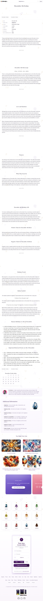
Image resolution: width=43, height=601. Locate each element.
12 (18, 377)
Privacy (15, 580)
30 (10, 383)
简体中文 (19, 582)
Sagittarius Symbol (7, 424)
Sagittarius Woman (7, 412)
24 (13, 381)
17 (13, 379)
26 (18, 381)
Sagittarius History (7, 420)
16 (10, 379)
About (9, 580)
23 (10, 381)
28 (5, 383)
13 (3, 379)
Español (14, 582)
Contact (27, 580)
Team (12, 580)
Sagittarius (14, 22)
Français (33, 582)
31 (13, 383)
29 (8, 383)
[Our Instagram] (24, 598)
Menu (41, 1)
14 (5, 379)
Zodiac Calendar (7, 428)
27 (3, 383)
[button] (37, 1)
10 (13, 377)
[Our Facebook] (19, 598)
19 (18, 379)
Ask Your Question (18, 487)
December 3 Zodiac (5, 17)
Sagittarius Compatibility (9, 416)
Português (28, 582)
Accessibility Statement (34, 580)
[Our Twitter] (21, 598)
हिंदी (23, 582)
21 (5, 381)
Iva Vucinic (11, 390)
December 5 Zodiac (14, 17)
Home (6, 580)
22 (8, 381)
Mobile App (19, 580)
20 (3, 381)
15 (8, 379)
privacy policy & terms (26, 571)
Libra (13, 32)
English (9, 582)
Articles (23, 580)
